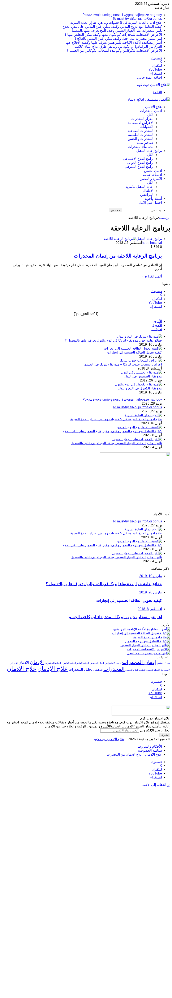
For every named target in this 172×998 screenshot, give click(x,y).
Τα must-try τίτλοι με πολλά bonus (137, 18)
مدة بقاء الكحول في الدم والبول (140, 388)
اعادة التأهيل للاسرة (140, 186)
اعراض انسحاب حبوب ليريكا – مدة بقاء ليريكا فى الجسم (123, 364)
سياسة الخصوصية (149, 750)
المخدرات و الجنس (141, 139)
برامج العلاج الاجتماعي (138, 158)
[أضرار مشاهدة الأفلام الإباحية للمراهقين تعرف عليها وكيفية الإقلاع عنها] (141, 629)
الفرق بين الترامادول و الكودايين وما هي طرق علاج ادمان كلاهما (118, 46)
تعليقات (156, 329)
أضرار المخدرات (142, 119)
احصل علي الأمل (150, 202)
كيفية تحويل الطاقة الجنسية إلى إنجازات (134, 352)
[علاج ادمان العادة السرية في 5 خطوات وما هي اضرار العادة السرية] (143, 415)
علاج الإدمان (52, 668)
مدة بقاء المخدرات (141, 147)
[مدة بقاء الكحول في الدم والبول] (138, 384)
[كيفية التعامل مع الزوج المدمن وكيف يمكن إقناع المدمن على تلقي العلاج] (139, 427)
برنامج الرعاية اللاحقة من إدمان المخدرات (118, 256)
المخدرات (114, 669)
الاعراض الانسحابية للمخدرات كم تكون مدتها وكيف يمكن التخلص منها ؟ (113, 34)
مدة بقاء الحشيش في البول (143, 376)
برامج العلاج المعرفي (139, 166)
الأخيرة (157, 325)
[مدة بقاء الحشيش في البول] (141, 372)
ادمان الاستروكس (113, 663)
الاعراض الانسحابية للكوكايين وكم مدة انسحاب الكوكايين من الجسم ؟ (114, 50)
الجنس (142, 670)
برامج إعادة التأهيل (149, 151)
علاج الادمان (153, 107)
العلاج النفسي (131, 670)
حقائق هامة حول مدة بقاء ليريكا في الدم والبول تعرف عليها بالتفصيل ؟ (113, 340)
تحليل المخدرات (81, 670)
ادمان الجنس (153, 170)
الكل (150, 115)
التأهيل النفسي (153, 670)
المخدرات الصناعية (141, 131)
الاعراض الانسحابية (141, 123)
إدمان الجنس (163, 662)
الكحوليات (147, 127)
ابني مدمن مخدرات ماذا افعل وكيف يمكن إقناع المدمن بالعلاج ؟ (118, 38)
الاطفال (148, 190)
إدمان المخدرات (139, 662)
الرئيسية (164, 218)
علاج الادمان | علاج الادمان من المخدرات (134, 754)
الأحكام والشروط (150, 746)
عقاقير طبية (145, 143)
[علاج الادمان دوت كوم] (153, 85)
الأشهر (157, 321)
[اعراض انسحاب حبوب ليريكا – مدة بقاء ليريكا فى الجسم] (141, 360)
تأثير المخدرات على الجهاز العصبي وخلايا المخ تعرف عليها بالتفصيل (116, 30)
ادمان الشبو (83, 662)
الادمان (23, 662)
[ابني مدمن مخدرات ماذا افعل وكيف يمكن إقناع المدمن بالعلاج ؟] (148, 653)
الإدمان (37, 662)
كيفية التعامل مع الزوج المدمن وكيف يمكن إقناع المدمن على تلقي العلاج (112, 26)
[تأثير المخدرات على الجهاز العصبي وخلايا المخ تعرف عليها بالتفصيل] (137, 439)
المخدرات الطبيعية (141, 135)
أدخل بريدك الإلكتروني (155, 730)
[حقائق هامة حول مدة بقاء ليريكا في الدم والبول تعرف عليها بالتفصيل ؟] (139, 336)
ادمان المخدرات (151, 111)
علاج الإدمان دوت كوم (109, 739)
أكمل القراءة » (152, 276)
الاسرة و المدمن (151, 178)
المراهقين (147, 194)
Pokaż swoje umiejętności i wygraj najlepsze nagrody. (122, 15)
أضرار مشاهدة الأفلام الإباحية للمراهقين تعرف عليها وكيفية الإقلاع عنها (113, 42)
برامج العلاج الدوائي (140, 162)
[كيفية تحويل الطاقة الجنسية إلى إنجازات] (133, 348)
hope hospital (152, 243)
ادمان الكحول (69, 662)
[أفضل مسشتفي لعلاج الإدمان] (148, 99)
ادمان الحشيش (97, 663)
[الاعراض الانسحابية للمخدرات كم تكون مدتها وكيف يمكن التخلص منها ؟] (148, 649)
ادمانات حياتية (152, 174)
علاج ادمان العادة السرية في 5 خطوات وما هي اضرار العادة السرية (116, 22)
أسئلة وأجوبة (153, 198)
